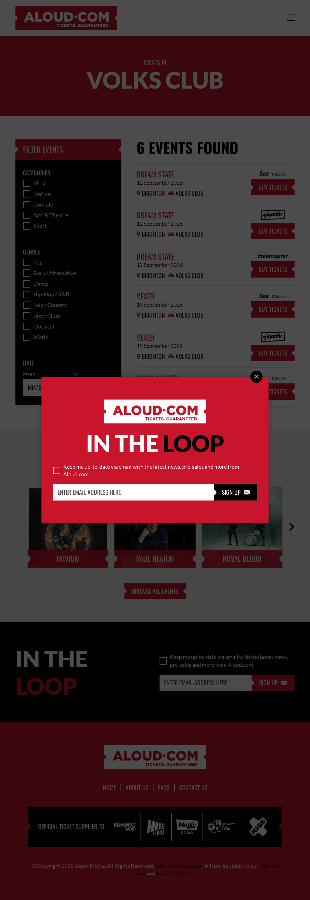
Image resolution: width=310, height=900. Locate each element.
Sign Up (236, 492)
